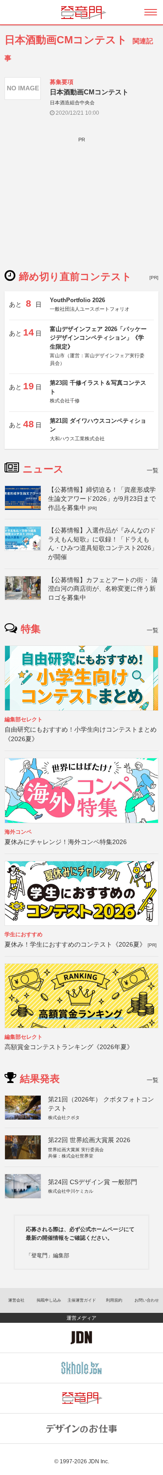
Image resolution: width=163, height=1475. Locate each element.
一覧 (152, 470)
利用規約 (114, 1300)
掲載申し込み (49, 1300)
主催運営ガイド (81, 1300)
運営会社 (16, 1300)
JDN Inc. (98, 1461)
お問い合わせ (146, 1300)
